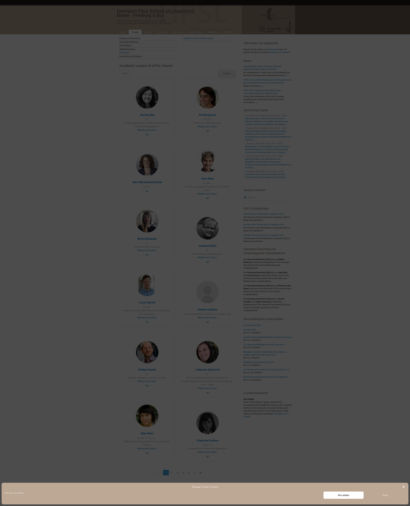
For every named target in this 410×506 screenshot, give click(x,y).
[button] (403, 486)
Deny (385, 495)
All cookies (343, 495)
